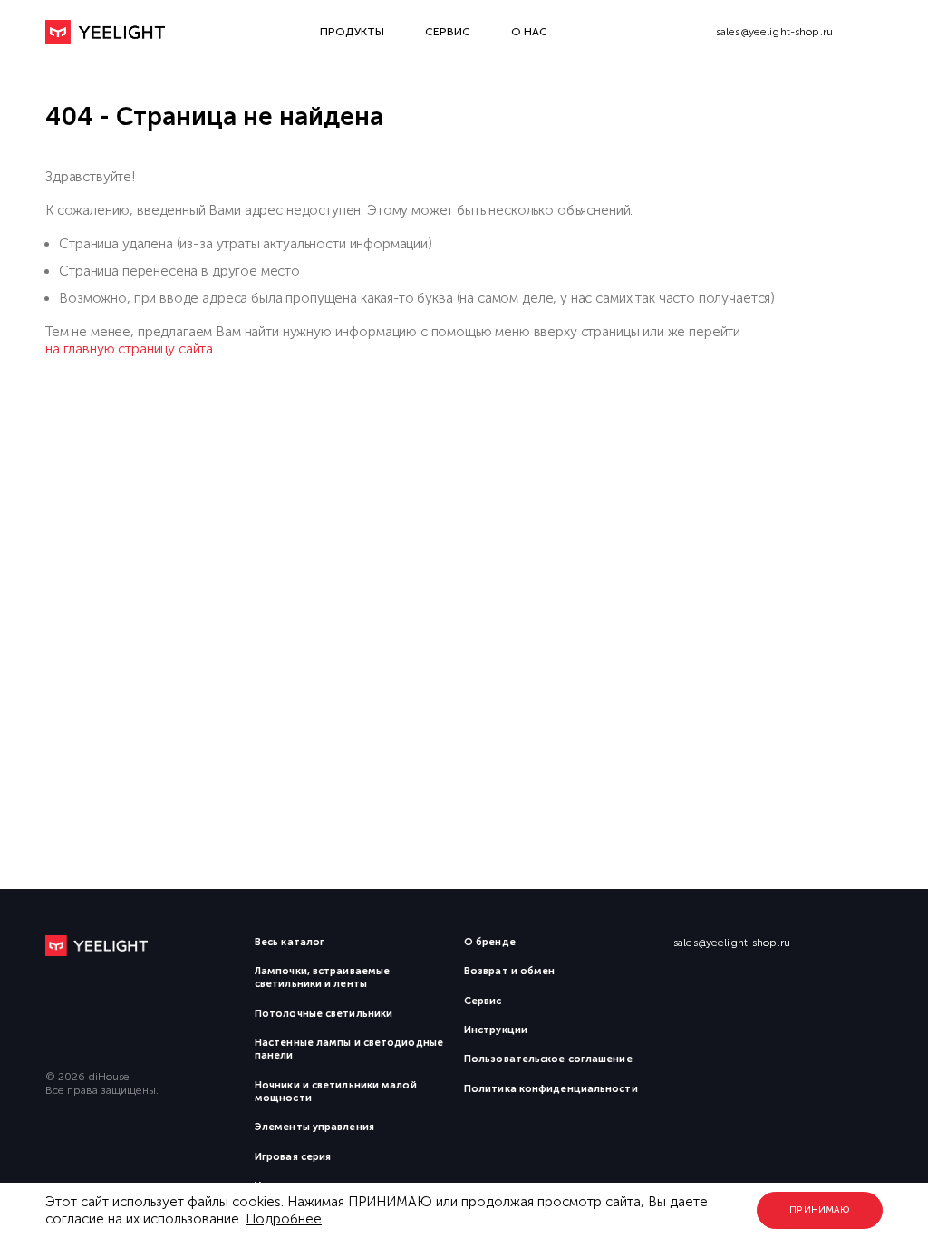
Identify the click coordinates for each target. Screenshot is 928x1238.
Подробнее (284, 1219)
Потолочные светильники (323, 1014)
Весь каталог (289, 942)
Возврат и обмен (509, 971)
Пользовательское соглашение (548, 1059)
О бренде (490, 942)
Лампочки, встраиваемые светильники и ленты (322, 977)
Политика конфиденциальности (551, 1089)
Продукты (352, 31)
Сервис (447, 31)
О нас (529, 31)
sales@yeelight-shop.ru (774, 31)
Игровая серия (293, 1157)
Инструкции (495, 1030)
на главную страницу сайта (129, 349)
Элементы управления (314, 1127)
